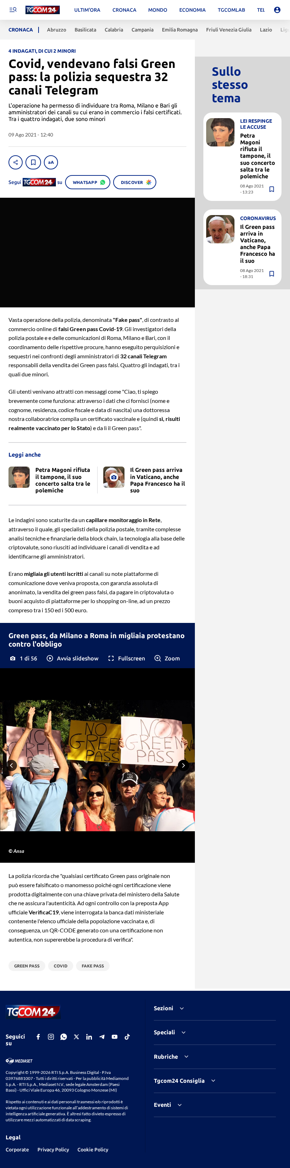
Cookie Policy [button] (92, 1149)
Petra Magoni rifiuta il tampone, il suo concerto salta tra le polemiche (257, 155)
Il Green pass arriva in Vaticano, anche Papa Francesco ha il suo (257, 244)
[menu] (12, 10)
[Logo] (42, 10)
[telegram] (101, 1036)
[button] (72, 658)
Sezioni (163, 1008)
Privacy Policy (53, 1149)
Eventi (162, 1104)
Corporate (17, 1149)
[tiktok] (127, 1036)
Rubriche (166, 1056)
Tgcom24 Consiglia (179, 1080)
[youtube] (114, 1036)
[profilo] (277, 10)
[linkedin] (89, 1036)
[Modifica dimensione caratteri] (51, 162)
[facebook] (38, 1036)
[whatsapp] (63, 1036)
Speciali (164, 1032)
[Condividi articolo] (15, 162)
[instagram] (50, 1036)
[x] (76, 1036)
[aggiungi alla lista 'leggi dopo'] (33, 162)
